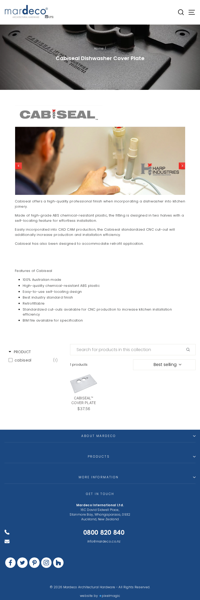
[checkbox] (33, 360)
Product (22, 351)
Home (99, 48)
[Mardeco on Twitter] (22, 562)
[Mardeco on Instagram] (46, 562)
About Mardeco (98, 436)
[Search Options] (190, 349)
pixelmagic (111, 595)
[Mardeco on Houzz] (58, 562)
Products (99, 456)
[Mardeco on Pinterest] (34, 562)
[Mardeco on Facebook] (10, 562)
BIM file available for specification (53, 320)
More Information (98, 477)
